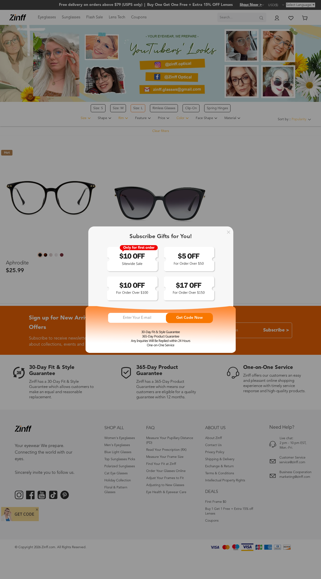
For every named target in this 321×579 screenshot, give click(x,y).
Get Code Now (189, 318)
